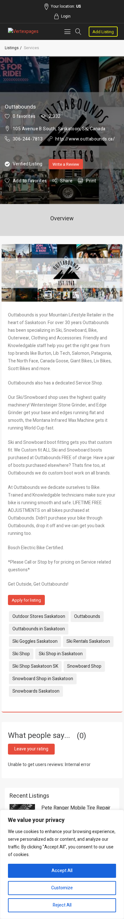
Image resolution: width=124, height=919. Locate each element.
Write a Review (65, 164)
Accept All (62, 870)
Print (91, 181)
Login (66, 16)
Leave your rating (31, 749)
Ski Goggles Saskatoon (35, 641)
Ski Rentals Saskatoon (88, 641)
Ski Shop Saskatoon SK (35, 666)
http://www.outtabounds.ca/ (85, 139)
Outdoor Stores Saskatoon (38, 616)
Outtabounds (87, 616)
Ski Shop (21, 653)
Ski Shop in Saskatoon (61, 653)
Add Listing (103, 32)
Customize (62, 888)
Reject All (62, 905)
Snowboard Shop (84, 666)
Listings (12, 48)
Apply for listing (26, 600)
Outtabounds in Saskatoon (38, 629)
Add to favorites (30, 181)
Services (31, 48)
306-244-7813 (28, 139)
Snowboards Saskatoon (35, 691)
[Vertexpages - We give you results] (23, 31)
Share (66, 181)
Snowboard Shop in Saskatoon (42, 678)
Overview (62, 218)
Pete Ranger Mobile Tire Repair (75, 808)
